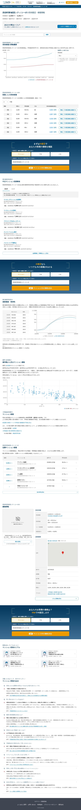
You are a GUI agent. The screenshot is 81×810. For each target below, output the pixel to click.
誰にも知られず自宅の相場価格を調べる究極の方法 (22, 750)
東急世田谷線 (16, 433)
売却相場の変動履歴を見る (54, 516)
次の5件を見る (40, 492)
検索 (47, 34)
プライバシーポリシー (50, 804)
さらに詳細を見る (56, 598)
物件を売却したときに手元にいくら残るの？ (21, 778)
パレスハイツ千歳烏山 (10, 242)
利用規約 (39, 804)
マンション (21, 154)
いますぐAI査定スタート (67, 26)
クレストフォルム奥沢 (10, 232)
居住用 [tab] (6, 189)
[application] (28, 67)
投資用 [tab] (13, 189)
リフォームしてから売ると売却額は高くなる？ (21, 764)
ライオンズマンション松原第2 (12, 199)
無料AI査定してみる (72, 2)
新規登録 (43, 801)
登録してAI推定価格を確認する (68, 110)
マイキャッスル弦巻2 (10, 210)
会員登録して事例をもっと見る (40, 253)
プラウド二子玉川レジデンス (12, 221)
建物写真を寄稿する (18, 524)
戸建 (40, 154)
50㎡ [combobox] (60, 55)
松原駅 (15, 428)
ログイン (37, 801)
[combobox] (23, 35)
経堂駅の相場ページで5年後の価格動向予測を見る (17, 422)
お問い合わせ (32, 804)
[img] (54, 323)
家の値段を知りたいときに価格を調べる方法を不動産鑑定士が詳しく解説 (28, 726)
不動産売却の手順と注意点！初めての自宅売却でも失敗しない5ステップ (28, 739)
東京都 (24, 6)
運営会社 (61, 804)
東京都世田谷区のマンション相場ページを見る (16, 348)
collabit (42, 807)
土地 (60, 154)
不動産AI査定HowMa (7, 6)
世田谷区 (29, 6)
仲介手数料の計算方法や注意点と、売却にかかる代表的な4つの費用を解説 (28, 695)
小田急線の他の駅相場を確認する (12, 431)
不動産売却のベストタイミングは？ (19, 711)
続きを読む (18, 541)
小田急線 (50, 592)
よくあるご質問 (21, 804)
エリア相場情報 (18, 6)
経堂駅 (8, 365)
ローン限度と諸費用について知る (18, 791)
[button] (51, 2)
